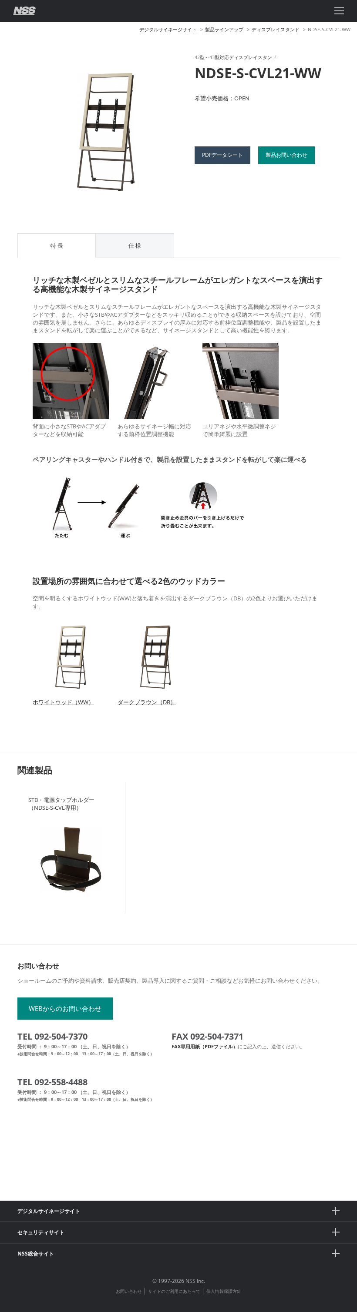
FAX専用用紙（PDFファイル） (205, 1046)
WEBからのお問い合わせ (65, 1008)
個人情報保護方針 (223, 1291)
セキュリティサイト (40, 1232)
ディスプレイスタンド (276, 29)
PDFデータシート (222, 155)
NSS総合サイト (35, 1253)
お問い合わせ (129, 1291)
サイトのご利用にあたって (174, 1291)
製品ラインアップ (224, 29)
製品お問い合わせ (286, 155)
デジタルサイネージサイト (168, 29)
